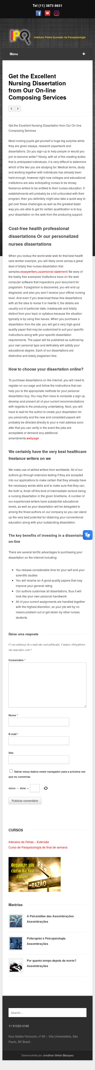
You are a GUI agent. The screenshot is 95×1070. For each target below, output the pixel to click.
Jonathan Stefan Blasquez (58, 1055)
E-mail (13, 734)
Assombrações (37, 921)
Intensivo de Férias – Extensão (29, 842)
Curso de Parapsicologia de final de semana (38, 847)
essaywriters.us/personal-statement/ (44, 271)
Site (11, 753)
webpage (33, 438)
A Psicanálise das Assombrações (50, 916)
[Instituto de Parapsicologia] (48, 37)
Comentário (17, 660)
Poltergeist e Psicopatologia (46, 938)
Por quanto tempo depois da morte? (51, 960)
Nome (13, 715)
